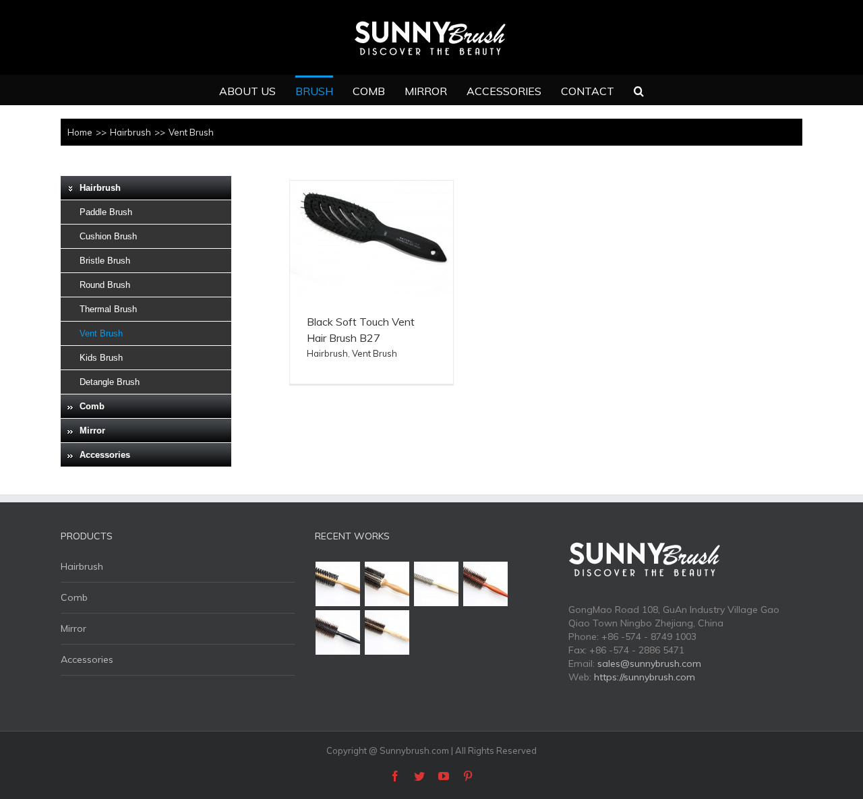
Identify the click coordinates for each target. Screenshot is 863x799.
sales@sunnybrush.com (649, 663)
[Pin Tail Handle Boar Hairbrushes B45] (387, 632)
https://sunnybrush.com (644, 677)
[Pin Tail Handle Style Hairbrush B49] (387, 584)
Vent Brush (374, 353)
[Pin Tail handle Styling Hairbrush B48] (436, 584)
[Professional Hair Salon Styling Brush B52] (338, 584)
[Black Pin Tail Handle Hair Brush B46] (338, 632)
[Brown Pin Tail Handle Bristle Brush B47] (486, 584)
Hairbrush (327, 353)
